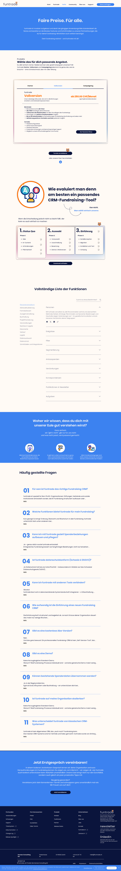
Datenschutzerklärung (40, 869)
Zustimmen (111, 868)
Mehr (25, 501)
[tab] (30, 86)
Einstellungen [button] (88, 868)
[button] (47, 322)
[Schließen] (119, 868)
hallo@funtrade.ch (96, 855)
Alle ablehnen (99, 868)
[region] (41, 253)
